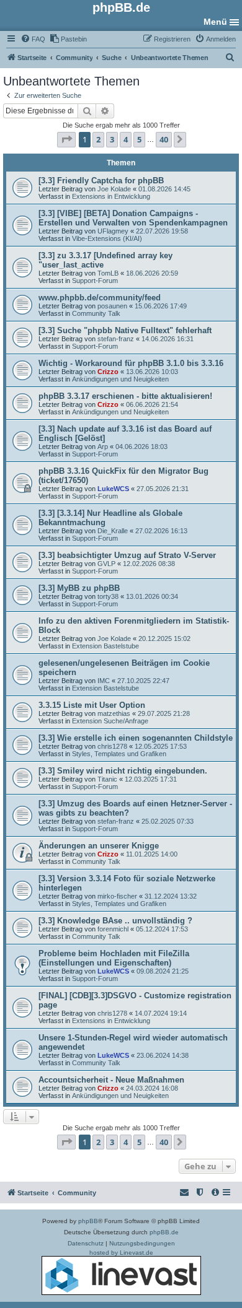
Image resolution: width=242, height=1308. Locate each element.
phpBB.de (164, 1232)
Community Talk (96, 313)
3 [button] (112, 139)
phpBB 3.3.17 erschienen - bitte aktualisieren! (125, 396)
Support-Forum (95, 280)
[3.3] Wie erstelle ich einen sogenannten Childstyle (135, 738)
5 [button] (139, 139)
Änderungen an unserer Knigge (98, 845)
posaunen (112, 306)
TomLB (108, 273)
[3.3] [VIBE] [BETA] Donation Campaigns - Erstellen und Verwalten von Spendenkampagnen (133, 218)
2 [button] (98, 139)
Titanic (107, 779)
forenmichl (112, 929)
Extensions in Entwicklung (111, 196)
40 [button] (163, 139)
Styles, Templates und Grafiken (119, 753)
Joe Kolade (114, 189)
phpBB (88, 1221)
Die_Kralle (112, 530)
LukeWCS (113, 488)
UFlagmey (112, 231)
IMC (103, 680)
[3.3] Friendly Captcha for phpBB (101, 180)
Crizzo (108, 371)
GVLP (106, 563)
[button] (66, 139)
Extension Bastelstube (105, 646)
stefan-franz (115, 338)
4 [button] (125, 139)
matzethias (113, 713)
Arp (102, 446)
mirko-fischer (117, 896)
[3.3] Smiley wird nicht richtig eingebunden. (122, 770)
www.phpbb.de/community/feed (99, 297)
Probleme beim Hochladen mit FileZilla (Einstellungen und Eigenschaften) (113, 958)
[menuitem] (32, 39)
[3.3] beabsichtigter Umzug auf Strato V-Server (127, 555)
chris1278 (112, 746)
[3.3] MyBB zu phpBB (79, 588)
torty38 (108, 596)
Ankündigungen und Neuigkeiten (120, 379)
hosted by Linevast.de (121, 1252)
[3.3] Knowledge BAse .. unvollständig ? (115, 920)
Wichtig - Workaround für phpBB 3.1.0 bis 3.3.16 (130, 363)
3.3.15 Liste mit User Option (91, 705)
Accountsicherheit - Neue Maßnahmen (111, 1079)
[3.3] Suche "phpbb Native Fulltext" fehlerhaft (125, 330)
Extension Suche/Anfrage (110, 721)
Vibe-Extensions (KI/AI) (107, 238)
